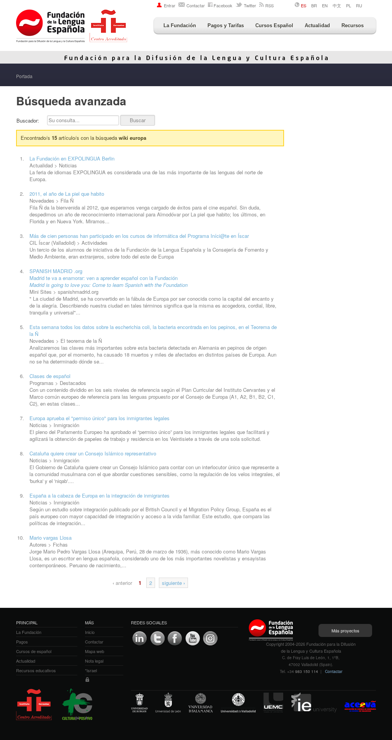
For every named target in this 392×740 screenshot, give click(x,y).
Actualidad (317, 25)
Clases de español (49, 376)
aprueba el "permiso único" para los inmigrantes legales (99, 418)
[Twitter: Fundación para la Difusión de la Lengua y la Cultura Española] (157, 638)
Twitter (250, 5)
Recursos (352, 25)
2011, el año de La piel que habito (66, 193)
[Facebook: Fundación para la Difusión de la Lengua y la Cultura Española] (175, 638)
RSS (269, 5)
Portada (24, 76)
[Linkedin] (139, 638)
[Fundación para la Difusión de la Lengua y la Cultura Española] (71, 27)
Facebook (223, 5)
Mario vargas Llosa (50, 537)
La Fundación (179, 25)
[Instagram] (210, 638)
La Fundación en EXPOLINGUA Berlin (71, 158)
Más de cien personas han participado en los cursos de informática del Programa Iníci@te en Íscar (139, 235)
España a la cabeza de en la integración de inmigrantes (99, 495)
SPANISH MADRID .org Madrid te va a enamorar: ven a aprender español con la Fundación (108, 277)
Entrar (169, 5)
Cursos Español (274, 25)
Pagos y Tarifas (225, 25)
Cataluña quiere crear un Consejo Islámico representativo (92, 453)
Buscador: (27, 120)
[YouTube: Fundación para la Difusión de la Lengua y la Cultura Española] (192, 638)
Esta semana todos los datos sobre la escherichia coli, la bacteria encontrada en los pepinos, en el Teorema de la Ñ (153, 330)
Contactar (195, 5)
